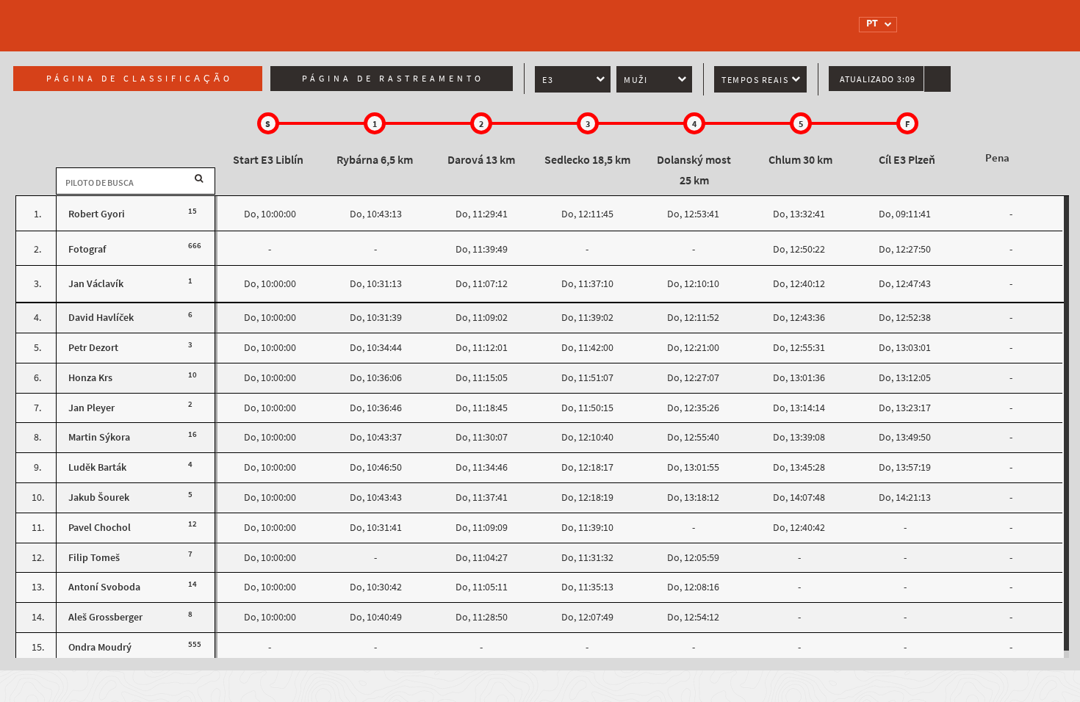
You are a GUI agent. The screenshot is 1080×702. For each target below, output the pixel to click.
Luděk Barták (97, 467)
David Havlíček (101, 318)
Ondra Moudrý (100, 647)
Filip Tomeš (94, 558)
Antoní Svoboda (104, 587)
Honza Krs (90, 378)
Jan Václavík (95, 284)
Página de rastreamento (393, 78)
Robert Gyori (96, 214)
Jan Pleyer (91, 408)
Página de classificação (139, 78)
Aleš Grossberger (105, 617)
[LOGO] (250, 18)
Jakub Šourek (98, 497)
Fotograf (87, 249)
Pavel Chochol (99, 528)
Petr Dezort (93, 348)
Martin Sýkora (99, 437)
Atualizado (877, 79)
